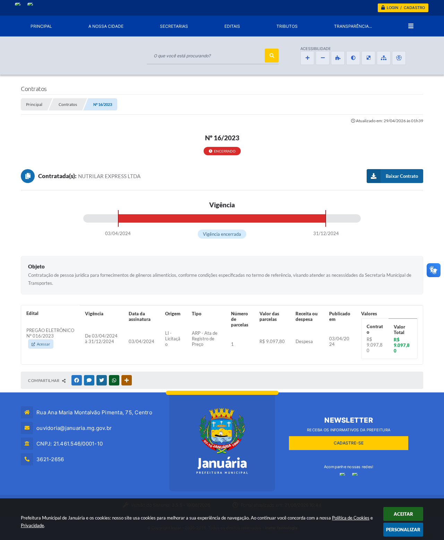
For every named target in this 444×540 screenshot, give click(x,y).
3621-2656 (50, 459)
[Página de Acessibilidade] (399, 58)
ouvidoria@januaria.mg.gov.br (74, 428)
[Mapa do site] (384, 58)
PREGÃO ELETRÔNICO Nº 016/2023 (50, 336)
